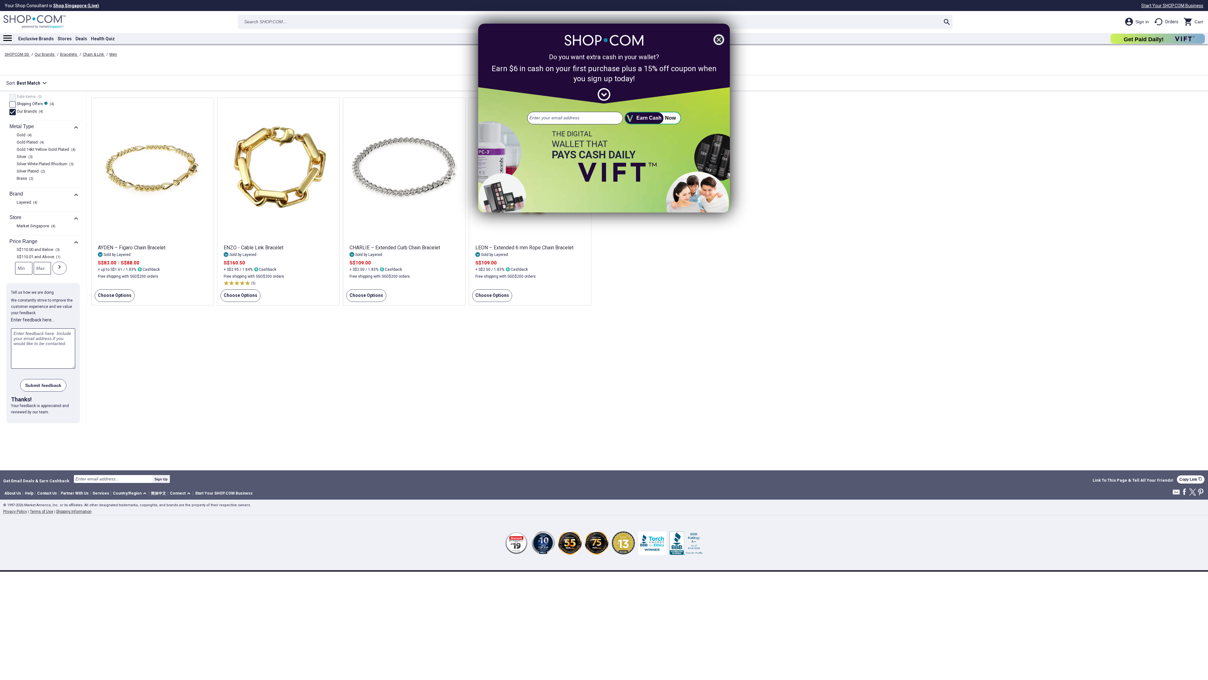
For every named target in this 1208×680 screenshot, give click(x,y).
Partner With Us (75, 493)
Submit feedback (43, 385)
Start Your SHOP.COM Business (1172, 5)
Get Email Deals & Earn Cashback (36, 481)
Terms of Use (41, 511)
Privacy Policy (15, 511)
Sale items (28, 97)
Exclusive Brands (36, 38)
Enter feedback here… (32, 320)
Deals (81, 38)
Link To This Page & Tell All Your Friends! (1133, 480)
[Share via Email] (1176, 494)
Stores (65, 38)
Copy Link (1190, 479)
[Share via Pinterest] (1200, 492)
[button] (130, 493)
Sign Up (161, 479)
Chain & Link (94, 54)
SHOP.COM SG (17, 54)
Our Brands (45, 54)
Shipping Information (74, 511)
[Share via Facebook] (1184, 492)
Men (113, 54)
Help (29, 493)
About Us (12, 493)
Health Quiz (103, 38)
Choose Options (113, 297)
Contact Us (47, 493)
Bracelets (69, 54)
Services (100, 493)
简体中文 (158, 493)
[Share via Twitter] (1192, 492)
